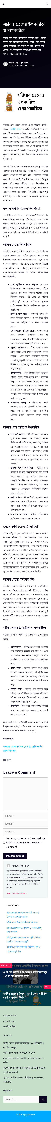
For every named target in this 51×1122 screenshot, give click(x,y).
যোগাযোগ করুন (9, 1021)
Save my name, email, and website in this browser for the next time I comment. (26, 842)
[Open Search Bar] (47, 4)
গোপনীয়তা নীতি (9, 1026)
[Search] (43, 1099)
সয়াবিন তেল (15, 129)
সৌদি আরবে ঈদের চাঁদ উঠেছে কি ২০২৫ (23, 922)
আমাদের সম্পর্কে (9, 1015)
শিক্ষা (9, 760)
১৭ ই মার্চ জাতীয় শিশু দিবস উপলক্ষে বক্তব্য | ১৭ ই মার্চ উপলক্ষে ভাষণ (25, 974)
